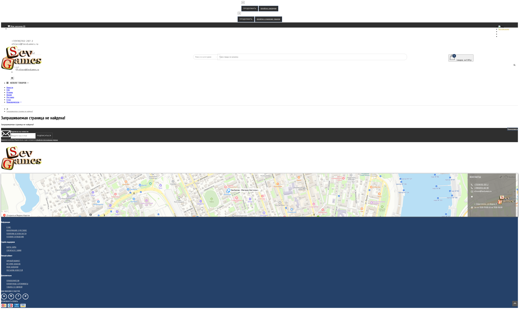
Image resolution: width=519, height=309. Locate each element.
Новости (9, 87)
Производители (12, 102)
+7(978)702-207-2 (481, 184)
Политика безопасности (16, 234)
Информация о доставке (16, 230)
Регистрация (505, 31)
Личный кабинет (13, 261)
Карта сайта (11, 247)
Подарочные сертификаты (17, 284)
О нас (8, 99)
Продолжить (249, 8)
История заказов (13, 264)
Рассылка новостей (14, 270)
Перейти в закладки (268, 8)
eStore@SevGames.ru (483, 191)
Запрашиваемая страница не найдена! (19, 111)
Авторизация (503, 29)
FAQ (8, 90)
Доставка (10, 97)
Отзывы (9, 92)
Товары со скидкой (14, 287)
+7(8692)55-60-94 (481, 188)
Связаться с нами (13, 250)
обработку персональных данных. (47, 140)
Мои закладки (12, 267)
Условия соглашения (15, 237)
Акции (9, 95)
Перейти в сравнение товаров (268, 19)
